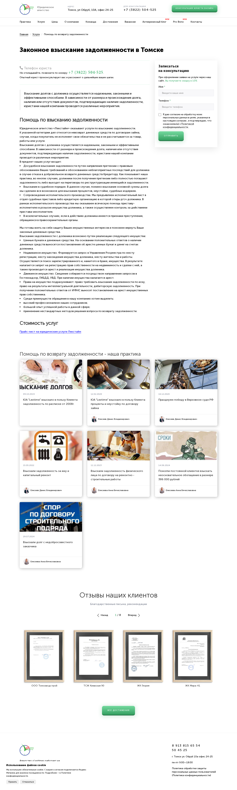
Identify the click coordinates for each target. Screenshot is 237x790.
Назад (104, 615)
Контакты (196, 21)
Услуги (41, 21)
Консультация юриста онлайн (195, 8)
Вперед (132, 615)
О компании (72, 21)
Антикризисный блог (154, 21)
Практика (25, 21)
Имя (161, 86)
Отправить (171, 136)
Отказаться (28, 782)
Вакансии (130, 21)
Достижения (110, 21)
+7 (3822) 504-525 (140, 10)
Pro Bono (178, 21)
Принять (12, 782)
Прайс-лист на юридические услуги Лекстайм (50, 331)
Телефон (164, 100)
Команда (91, 21)
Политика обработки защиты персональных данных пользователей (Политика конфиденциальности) (194, 772)
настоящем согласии (175, 120)
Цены (55, 21)
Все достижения (119, 710)
